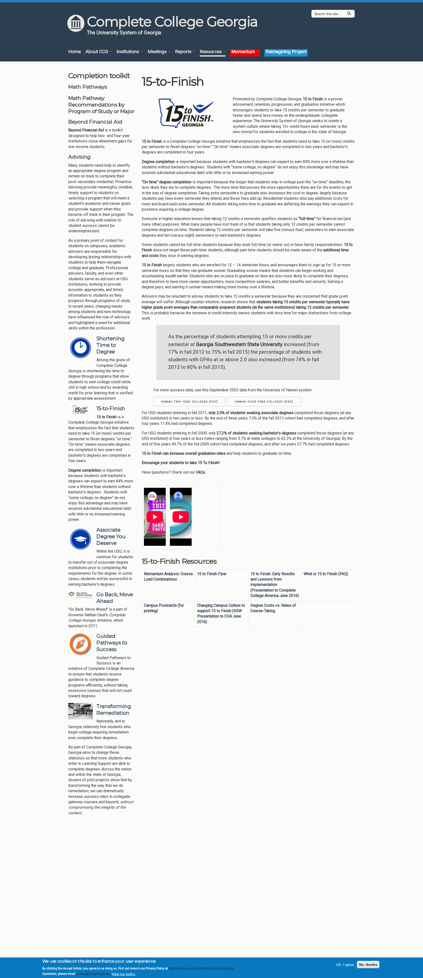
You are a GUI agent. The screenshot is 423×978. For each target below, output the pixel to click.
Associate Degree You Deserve (111, 536)
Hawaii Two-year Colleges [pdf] (189, 401)
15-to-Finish (110, 408)
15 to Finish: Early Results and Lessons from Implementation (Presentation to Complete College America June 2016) (274, 584)
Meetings (158, 51)
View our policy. (124, 973)
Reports (184, 51)
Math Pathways (87, 87)
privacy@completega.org (93, 974)
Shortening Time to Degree (110, 345)
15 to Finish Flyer (212, 573)
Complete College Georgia (172, 21)
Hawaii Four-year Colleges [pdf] (264, 401)
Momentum (243, 51)
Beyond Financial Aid (95, 122)
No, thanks (368, 964)
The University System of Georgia (124, 32)
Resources (211, 51)
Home (74, 51)
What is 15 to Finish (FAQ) (326, 573)
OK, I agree (345, 964)
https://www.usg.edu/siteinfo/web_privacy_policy (201, 968)
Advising (79, 157)
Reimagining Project (286, 51)
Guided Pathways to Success (111, 642)
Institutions (128, 51)
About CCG (97, 51)
